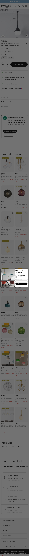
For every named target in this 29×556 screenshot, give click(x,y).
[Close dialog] (27, 269)
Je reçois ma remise (21, 283)
